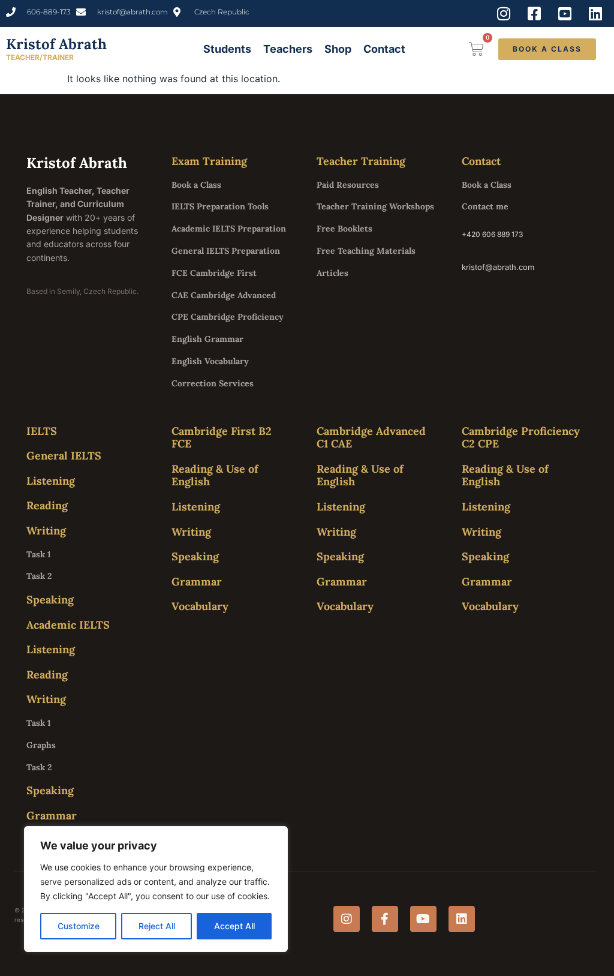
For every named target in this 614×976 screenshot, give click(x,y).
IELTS (41, 431)
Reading (47, 505)
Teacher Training (361, 161)
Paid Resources (348, 184)
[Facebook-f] (385, 919)
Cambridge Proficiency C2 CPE (521, 437)
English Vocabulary (210, 361)
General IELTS (63, 456)
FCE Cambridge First (214, 273)
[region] (156, 889)
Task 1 (38, 554)
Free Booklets (344, 228)
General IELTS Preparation (225, 250)
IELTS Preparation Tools (220, 206)
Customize (79, 926)
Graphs (41, 745)
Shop (337, 49)
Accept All (234, 926)
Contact (384, 49)
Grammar (51, 815)
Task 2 (39, 575)
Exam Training (209, 161)
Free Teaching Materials (366, 250)
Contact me (485, 206)
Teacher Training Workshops (375, 206)
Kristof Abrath (56, 44)
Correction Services (212, 383)
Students (227, 49)
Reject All (157, 926)
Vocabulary (199, 606)
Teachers (287, 49)
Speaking (50, 599)
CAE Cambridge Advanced (223, 295)
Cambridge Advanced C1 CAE (371, 437)
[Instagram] (346, 919)
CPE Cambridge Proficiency (227, 316)
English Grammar (207, 339)
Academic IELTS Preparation (228, 228)
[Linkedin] (462, 919)
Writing (46, 530)
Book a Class (196, 184)
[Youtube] (423, 919)
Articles (332, 273)
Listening (50, 481)
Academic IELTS (68, 625)
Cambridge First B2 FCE (221, 437)
